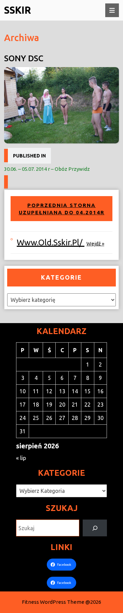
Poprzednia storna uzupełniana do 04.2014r (62, 209)
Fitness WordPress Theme (53, 602)
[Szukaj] (95, 528)
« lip (21, 458)
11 (36, 391)
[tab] (112, 10)
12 (49, 391)
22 (87, 404)
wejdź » (95, 243)
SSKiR (17, 9)
